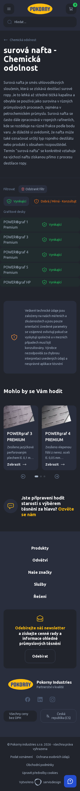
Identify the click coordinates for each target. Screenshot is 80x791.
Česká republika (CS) (61, 716)
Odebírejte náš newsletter (40, 628)
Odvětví (40, 560)
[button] (36, 476)
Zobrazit (13, 464)
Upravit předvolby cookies (40, 773)
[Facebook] (27, 699)
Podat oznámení (21, 757)
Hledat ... (20, 22)
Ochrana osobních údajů (53, 757)
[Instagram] (52, 699)
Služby (40, 584)
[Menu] (9, 9)
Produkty (40, 548)
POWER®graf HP (17, 282)
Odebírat (40, 656)
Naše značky (40, 572)
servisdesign (52, 782)
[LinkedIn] (40, 699)
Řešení (40, 596)
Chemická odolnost (23, 40)
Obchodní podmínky (40, 765)
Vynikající (20, 201)
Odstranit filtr (35, 189)
